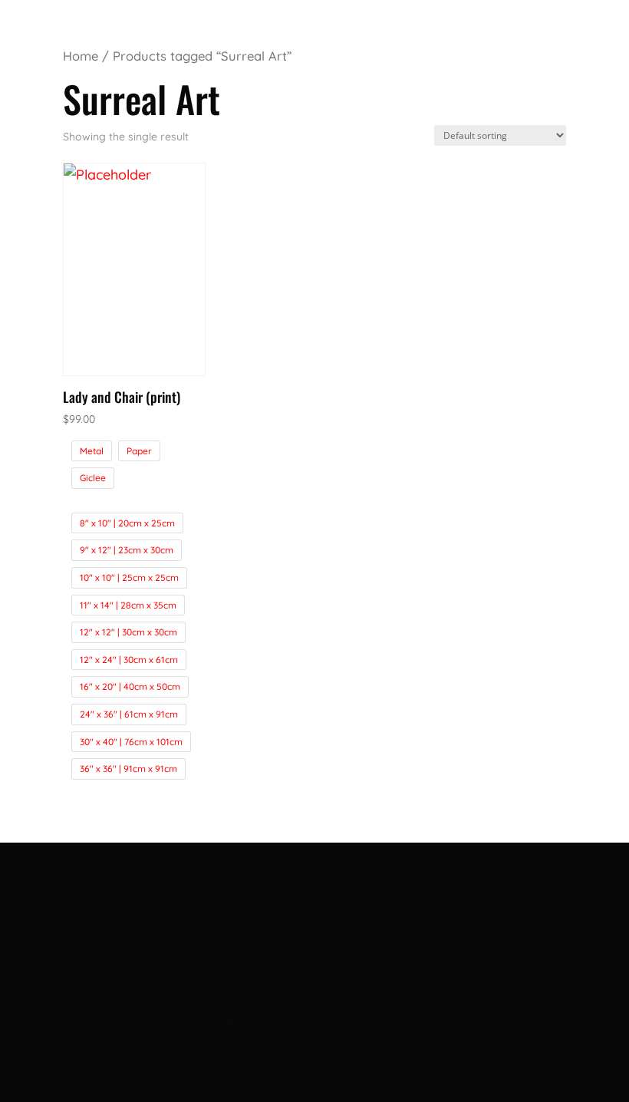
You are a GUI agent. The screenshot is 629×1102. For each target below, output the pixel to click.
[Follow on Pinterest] (356, 973)
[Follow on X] (273, 973)
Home (80, 56)
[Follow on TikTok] (328, 973)
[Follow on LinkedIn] (300, 973)
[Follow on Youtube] (383, 973)
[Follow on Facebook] (245, 973)
